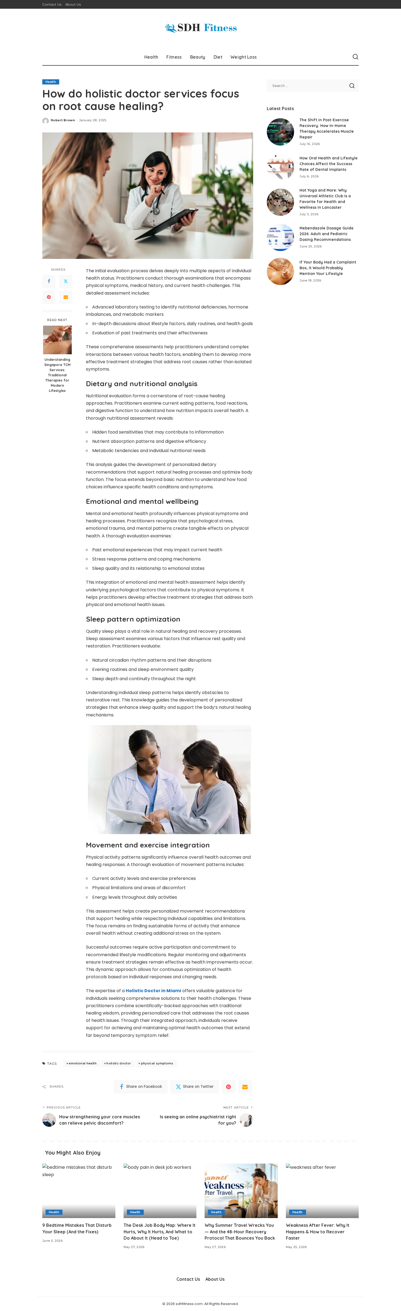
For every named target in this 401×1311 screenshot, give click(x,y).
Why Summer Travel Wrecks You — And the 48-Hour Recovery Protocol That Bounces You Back (240, 1231)
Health (51, 82)
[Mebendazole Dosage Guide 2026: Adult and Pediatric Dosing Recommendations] (280, 237)
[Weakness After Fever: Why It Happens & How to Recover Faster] (322, 1191)
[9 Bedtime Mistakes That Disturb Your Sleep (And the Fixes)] (78, 1191)
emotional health (83, 1063)
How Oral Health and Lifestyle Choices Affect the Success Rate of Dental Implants (329, 164)
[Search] (355, 57)
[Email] (65, 297)
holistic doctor (118, 1063)
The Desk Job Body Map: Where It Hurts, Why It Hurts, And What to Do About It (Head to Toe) (160, 1231)
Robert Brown (63, 120)
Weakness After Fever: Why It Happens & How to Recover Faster (317, 1231)
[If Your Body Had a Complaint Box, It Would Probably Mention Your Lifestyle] (280, 271)
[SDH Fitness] (200, 28)
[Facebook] (48, 281)
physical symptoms (157, 1063)
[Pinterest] (48, 297)
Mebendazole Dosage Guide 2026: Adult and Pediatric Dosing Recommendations (327, 234)
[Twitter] (65, 281)
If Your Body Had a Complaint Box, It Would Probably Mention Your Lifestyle (328, 268)
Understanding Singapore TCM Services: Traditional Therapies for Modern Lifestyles (57, 374)
